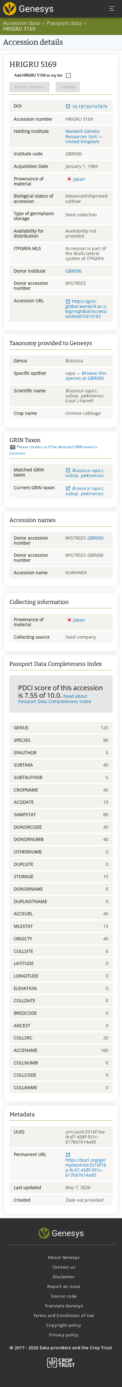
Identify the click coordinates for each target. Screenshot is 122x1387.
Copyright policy (63, 1325)
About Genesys (63, 1257)
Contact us (64, 1267)
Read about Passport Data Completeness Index (54, 698)
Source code (64, 1296)
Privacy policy (63, 1335)
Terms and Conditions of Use (63, 1315)
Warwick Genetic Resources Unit (82, 133)
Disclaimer (64, 1276)
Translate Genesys (64, 1306)
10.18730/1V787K (90, 106)
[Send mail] (12, 447)
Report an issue (63, 1286)
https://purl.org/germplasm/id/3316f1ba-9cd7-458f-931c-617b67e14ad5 (85, 1167)
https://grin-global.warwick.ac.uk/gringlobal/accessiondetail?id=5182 (86, 308)
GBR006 (73, 271)
